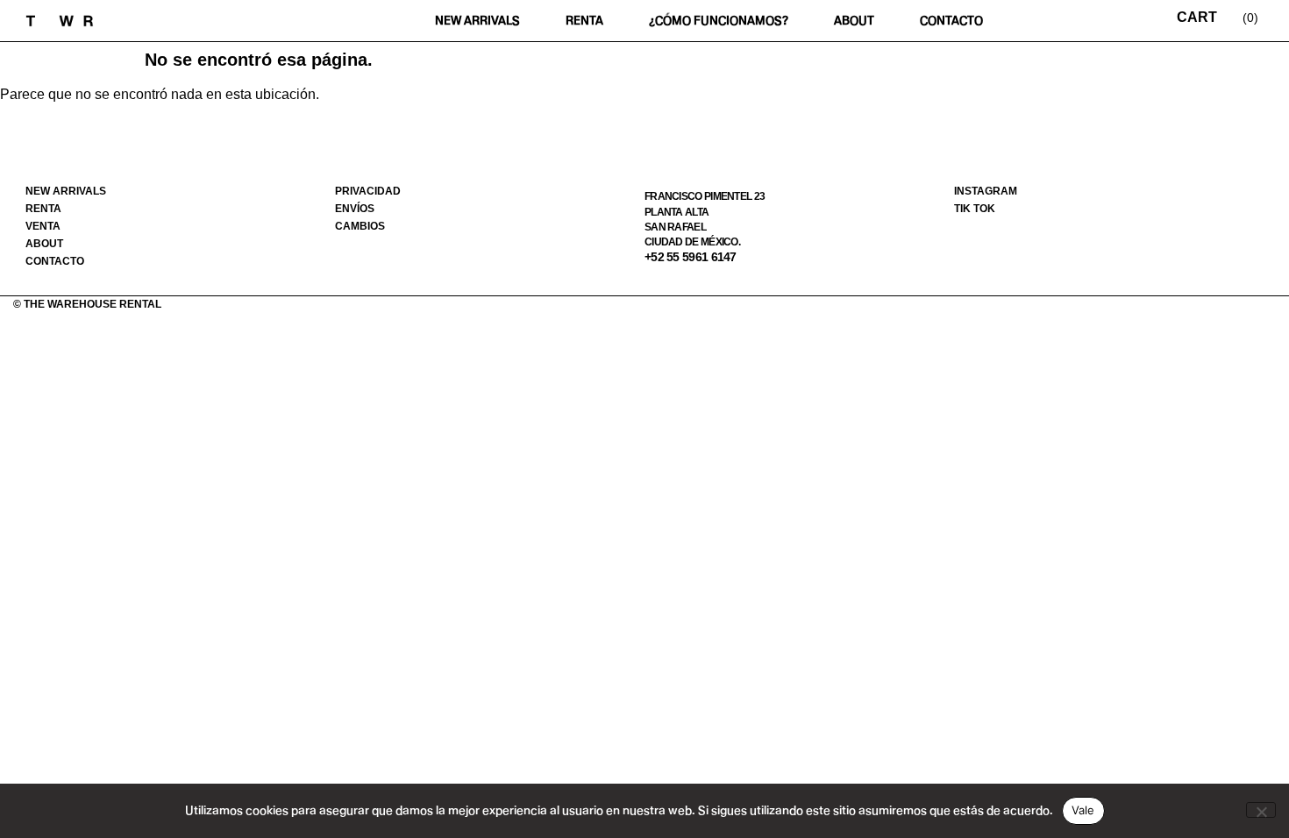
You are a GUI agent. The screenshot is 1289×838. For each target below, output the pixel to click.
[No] (1261, 810)
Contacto (951, 20)
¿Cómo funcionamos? (718, 20)
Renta (584, 20)
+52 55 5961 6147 (690, 257)
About (854, 20)
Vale (1083, 810)
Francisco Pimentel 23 (704, 196)
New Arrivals (477, 20)
